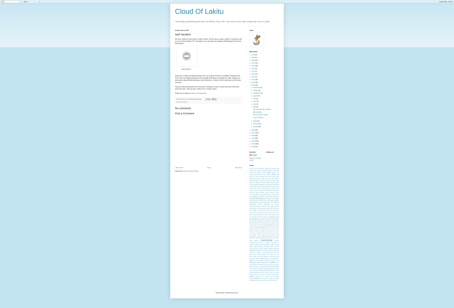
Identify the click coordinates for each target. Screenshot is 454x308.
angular (265, 170)
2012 (253, 77)
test (261, 272)
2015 (253, 68)
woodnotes (276, 278)
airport (255, 170)
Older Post (238, 168)
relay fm (267, 262)
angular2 (276, 170)
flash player (259, 198)
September (257, 93)
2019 (253, 57)
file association (261, 196)
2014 (253, 71)
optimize (265, 256)
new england (270, 254)
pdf (278, 256)
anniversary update (255, 172)
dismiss (272, 192)
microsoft (257, 250)
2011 (253, 79)
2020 (253, 55)
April (255, 107)
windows (251, 278)
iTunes (277, 236)
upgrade (251, 276)
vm (263, 276)
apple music (275, 180)
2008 (253, 130)
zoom (275, 280)
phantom (257, 258)
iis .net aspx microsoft (256, 216)
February (256, 124)
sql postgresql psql (269, 268)
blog (273, 186)
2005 (253, 138)
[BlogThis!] (209, 99)
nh (275, 254)
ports (256, 260)
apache (269, 172)
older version (253, 256)
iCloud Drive (261, 214)
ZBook (271, 280)
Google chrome (256, 210)
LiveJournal (183, 102)
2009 (253, 85)
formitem (268, 206)
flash (253, 198)
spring (261, 268)
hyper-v (251, 214)
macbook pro (275, 242)
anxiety (264, 172)
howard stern (262, 212)
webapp (277, 276)
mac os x (262, 242)
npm (278, 254)
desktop (251, 192)
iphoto (273, 234)
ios (256, 218)
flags (250, 198)
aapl (278, 168)
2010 (253, 82)
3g (272, 168)
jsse (257, 237)
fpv (272, 206)
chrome (274, 188)
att (254, 186)
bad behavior (265, 186)
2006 (253, 135)
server (277, 264)
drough (274, 194)
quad (277, 260)
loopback (251, 242)
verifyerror (258, 276)
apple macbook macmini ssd (263, 180)
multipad (258, 252)
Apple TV (252, 182)
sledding (271, 266)
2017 (253, 63)
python (273, 260)
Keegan (254, 155)
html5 (269, 212)
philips (262, 258)
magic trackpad (258, 246)
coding (251, 190)
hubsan (274, 212)
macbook (267, 242)
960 (275, 168)
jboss (253, 237)
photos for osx (268, 258)
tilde (263, 272)
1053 (255, 168)
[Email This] (206, 99)
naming (259, 254)
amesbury (260, 170)
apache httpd (253, 174)
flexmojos (263, 206)
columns (256, 190)
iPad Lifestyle (275, 226)
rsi (276, 262)
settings (251, 266)
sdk (265, 264)
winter (270, 278)
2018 (253, 60)
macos (251, 246)
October (256, 90)
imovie (265, 216)
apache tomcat (262, 174)
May (254, 104)
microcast (276, 248)
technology (256, 272)
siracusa (256, 266)
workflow (251, 280)
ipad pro (251, 228)
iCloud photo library (270, 214)
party (275, 256)
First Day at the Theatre (260, 115)
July (254, 98)
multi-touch (252, 252)
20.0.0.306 (261, 168)
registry (263, 262)
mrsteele (276, 250)
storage (261, 270)
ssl (258, 270)
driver (261, 194)
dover (251, 194)
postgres (261, 260)
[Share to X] (211, 99)
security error (271, 264)
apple (273, 174)
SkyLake (266, 266)
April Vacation (257, 112)
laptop (267, 237)
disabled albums (264, 192)
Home (209, 168)
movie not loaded (269, 250)
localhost (276, 240)
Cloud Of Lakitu (199, 11)
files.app (268, 196)
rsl (278, 262)
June (255, 101)
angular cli (271, 170)
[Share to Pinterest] (215, 99)
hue (278, 212)
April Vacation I (186, 69)
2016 (253, 66)
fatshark (254, 196)
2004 (253, 141)
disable (257, 192)
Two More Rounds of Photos (262, 109)
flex (262, 200)
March (255, 121)
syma (250, 272)
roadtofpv (273, 262)
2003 (253, 144)
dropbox (269, 194)
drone (264, 194)
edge (277, 194)
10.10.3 (251, 168)
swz (278, 270)
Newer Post (179, 168)
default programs (274, 190)
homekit (251, 212)
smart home (252, 268)
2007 (253, 133)
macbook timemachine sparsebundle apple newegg (264, 244)
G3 (259, 208)
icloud (255, 214)
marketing (266, 246)
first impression (275, 196)
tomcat (267, 272)
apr (250, 186)
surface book (270, 270)
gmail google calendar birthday (268, 208)
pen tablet (252, 258)
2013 (253, 74)
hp (267, 212)
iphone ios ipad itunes (272, 228)
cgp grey (268, 188)
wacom (267, 276)
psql (269, 260)
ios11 (266, 226)
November (256, 87)
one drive (260, 256)
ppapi (265, 260)
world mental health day (260, 280)
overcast (271, 256)
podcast (251, 260)
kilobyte (263, 237)
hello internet (270, 210)
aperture (269, 174)
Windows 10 (258, 278)
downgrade (256, 194)
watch (271, 276)
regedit (258, 262)
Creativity (266, 190)
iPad (269, 226)
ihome (277, 214)
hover (256, 212)
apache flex (275, 172)
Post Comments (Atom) (191, 171)
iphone (264, 228)
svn (276, 270)
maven (272, 246)
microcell (252, 250)
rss (250, 264)
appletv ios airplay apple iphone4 (264, 182)
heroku (277, 210)
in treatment (271, 216)
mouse (262, 250)
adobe (251, 170)
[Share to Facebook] (213, 99)
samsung (254, 264)
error (250, 196)
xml (269, 280)
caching (263, 188)
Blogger (235, 293)
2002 (253, 147)
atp (252, 186)
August (255, 96)
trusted (274, 274)
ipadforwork (258, 228)
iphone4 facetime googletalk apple (259, 230)
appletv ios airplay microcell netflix (269, 184)
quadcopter (252, 262)
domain (277, 192)
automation (259, 186)
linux (271, 237)
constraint (261, 190)
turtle (277, 274)
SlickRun (276, 266)
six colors (261, 266)
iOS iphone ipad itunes (261, 222)
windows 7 (265, 278)
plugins (275, 258)
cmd (278, 188)
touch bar (272, 272)
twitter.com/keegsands (198, 93)
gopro (264, 210)
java (250, 237)
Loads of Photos (258, 117)
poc (278, 258)
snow (258, 268)
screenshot (261, 264)
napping (263, 254)
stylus (265, 270)
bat (271, 186)
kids (259, 237)
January (256, 126)
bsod (258, 188)
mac (256, 242)
